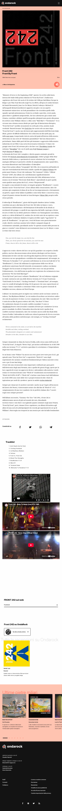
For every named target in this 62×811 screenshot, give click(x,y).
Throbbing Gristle (45, 146)
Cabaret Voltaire (48, 170)
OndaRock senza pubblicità (39, 787)
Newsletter (34, 785)
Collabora (5, 785)
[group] (14, 712)
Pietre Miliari (6, 8)
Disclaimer (34, 782)
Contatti (4, 782)
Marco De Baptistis (9, 84)
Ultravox (9, 152)
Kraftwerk (7, 307)
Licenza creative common (38, 779)
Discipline (13, 149)
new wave (9, 136)
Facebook (7, 604)
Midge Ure (18, 152)
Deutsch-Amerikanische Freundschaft (24, 157)
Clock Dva (28, 128)
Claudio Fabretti (7, 757)
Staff (3, 779)
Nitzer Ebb (44, 195)
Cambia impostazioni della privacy (41, 793)
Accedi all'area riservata (38, 790)
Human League (42, 149)
